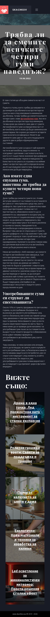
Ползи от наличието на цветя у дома (25, 497)
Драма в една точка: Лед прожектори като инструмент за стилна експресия (25, 412)
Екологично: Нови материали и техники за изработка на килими (25, 539)
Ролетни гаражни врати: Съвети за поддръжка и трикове (25, 454)
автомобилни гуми (29, 119)
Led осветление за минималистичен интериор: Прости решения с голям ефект (25, 582)
